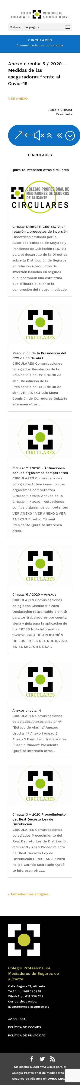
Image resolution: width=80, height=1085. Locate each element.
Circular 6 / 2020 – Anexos (34, 594)
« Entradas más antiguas (28, 894)
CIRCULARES (40, 155)
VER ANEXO (18, 98)
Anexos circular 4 (26, 710)
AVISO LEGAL (17, 1019)
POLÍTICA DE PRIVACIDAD (26, 1035)
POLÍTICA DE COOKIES (24, 1027)
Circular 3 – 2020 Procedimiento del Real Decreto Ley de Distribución (39, 819)
